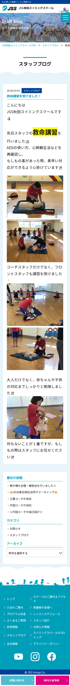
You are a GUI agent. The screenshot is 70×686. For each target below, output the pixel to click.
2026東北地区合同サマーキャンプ (33, 492)
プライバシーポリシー (46, 644)
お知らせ (15, 528)
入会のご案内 (15, 607)
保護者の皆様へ (42, 607)
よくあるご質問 (16, 620)
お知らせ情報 (41, 627)
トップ (11, 599)
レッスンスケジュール (46, 614)
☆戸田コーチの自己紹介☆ (26, 512)
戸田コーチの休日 (21, 505)
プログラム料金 (16, 614)
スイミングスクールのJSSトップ (49, 635)
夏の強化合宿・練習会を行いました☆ (33, 486)
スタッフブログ (50, 45)
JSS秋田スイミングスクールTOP (19, 45)
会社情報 (12, 644)
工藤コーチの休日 (21, 499)
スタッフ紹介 (41, 620)
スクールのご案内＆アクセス (49, 599)
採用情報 (12, 627)
